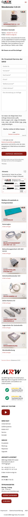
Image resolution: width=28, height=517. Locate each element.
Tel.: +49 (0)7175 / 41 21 (8, 467)
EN (2, 480)
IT (8, 480)
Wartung (4, 446)
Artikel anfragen (6, 226)
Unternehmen (6, 424)
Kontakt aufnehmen (10, 495)
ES (12, 480)
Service (4, 432)
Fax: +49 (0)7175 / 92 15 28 (9, 469)
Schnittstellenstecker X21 (11, 276)
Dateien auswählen (14, 134)
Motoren (8, 360)
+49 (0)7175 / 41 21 (11, 33)
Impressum (3, 510)
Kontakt (4, 435)
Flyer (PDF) (6, 501)
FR (4, 480)
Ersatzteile (5, 443)
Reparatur (5, 449)
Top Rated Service (17, 390)
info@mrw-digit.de (11, 34)
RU (10, 480)
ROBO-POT (5, 429)
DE (7, 480)
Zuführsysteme (6, 427)
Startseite (4, 360)
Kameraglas (6, 224)
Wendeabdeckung (8, 350)
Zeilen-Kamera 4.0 (8, 301)
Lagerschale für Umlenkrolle (12, 325)
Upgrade (4, 451)
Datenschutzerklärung (8, 142)
